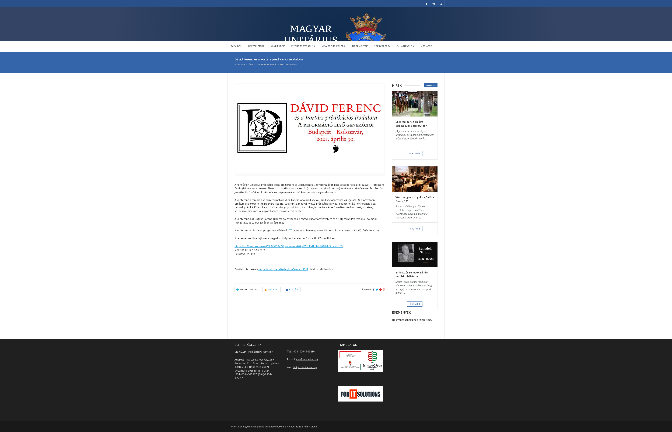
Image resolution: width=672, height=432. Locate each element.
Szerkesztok (273, 289)
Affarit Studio (310, 426)
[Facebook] (426, 3)
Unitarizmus (256, 46)
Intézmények (359, 46)
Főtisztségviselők (303, 46)
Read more (415, 153)
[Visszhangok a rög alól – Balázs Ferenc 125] (415, 179)
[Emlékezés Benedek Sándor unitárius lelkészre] (415, 254)
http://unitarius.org (305, 367)
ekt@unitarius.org (307, 359)
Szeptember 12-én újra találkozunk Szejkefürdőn (411, 123)
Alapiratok (278, 46)
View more (431, 85)
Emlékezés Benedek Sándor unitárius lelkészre (412, 274)
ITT (290, 230)
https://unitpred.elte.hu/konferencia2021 (283, 269)
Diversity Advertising (290, 426)
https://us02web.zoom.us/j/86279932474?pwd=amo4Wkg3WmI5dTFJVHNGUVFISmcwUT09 (288, 246)
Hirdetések (247, 64)
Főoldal (236, 46)
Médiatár (426, 46)
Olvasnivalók (405, 46)
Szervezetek (382, 46)
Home (237, 64)
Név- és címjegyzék (333, 46)
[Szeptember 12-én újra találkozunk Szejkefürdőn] (415, 103)
